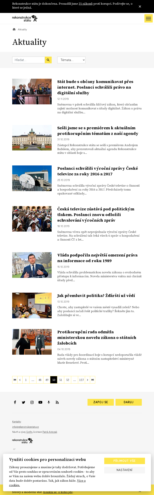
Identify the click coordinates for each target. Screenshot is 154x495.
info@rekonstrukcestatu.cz (25, 427)
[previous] (19, 379)
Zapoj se (100, 402)
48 (39, 380)
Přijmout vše (124, 460)
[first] (14, 379)
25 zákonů (86, 3)
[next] (87, 379)
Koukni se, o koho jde (57, 492)
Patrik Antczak (49, 432)
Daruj (129, 402)
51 (60, 380)
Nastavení (124, 470)
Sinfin (29, 432)
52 (67, 380)
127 (81, 380)
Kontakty (16, 421)
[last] (92, 379)
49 (46, 380)
